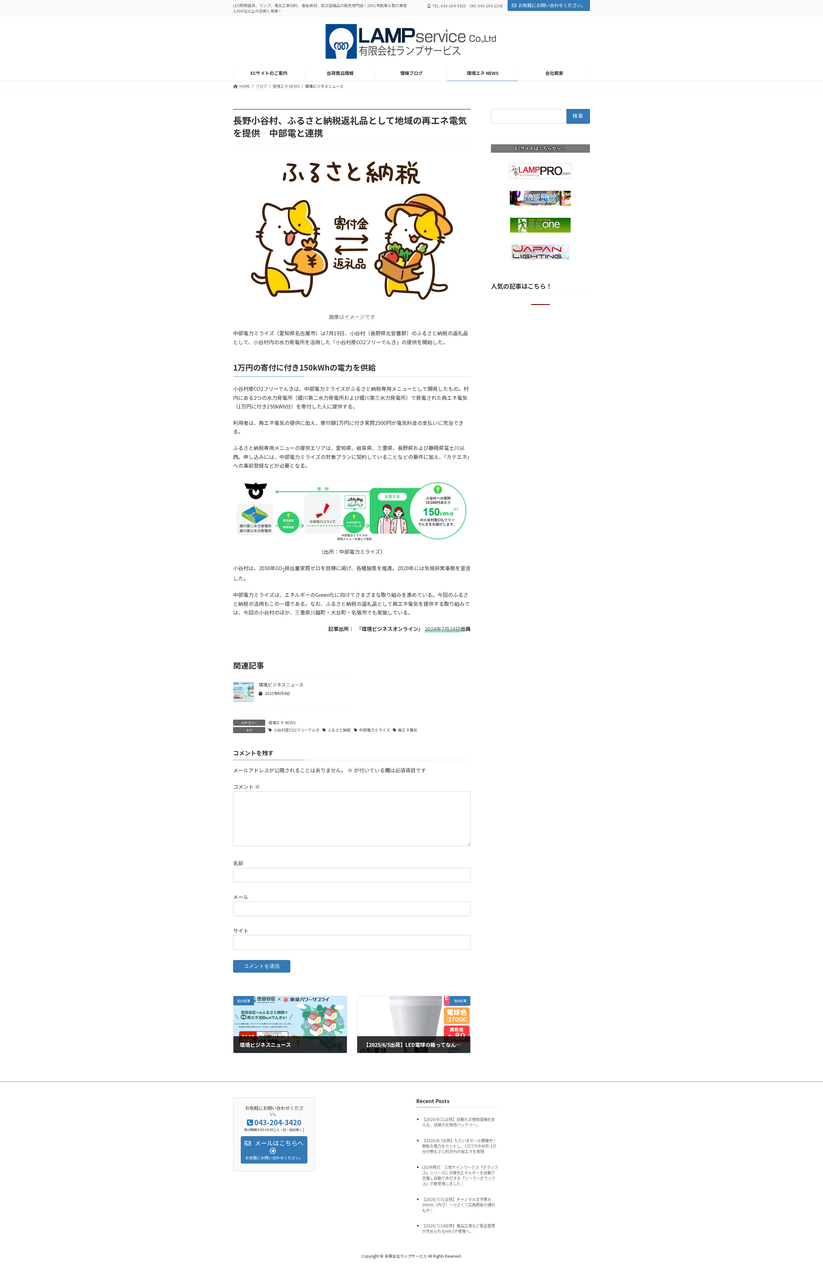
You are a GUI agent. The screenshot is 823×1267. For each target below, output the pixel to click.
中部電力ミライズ (374, 729)
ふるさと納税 (339, 729)
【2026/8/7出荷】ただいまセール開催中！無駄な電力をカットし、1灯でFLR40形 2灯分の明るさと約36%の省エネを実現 (459, 1145)
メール (241, 897)
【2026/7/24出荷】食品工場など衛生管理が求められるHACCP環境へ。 (458, 1228)
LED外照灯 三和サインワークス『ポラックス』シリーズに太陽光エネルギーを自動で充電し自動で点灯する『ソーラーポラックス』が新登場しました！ (460, 1175)
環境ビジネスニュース (281, 684)
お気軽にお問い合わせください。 (552, 5)
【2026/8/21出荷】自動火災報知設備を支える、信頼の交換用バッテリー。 (458, 1121)
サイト (241, 930)
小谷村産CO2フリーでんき (297, 729)
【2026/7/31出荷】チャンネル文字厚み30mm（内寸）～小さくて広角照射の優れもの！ (458, 1204)
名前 (238, 863)
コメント (246, 786)
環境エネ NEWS (281, 722)
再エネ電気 (407, 729)
